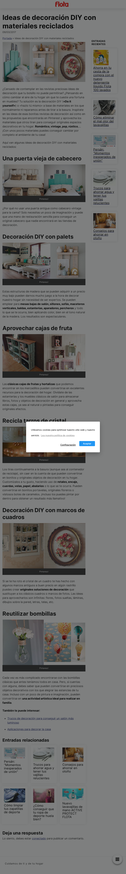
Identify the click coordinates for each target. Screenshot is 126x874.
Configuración (68, 444)
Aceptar (87, 443)
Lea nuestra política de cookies (58, 435)
